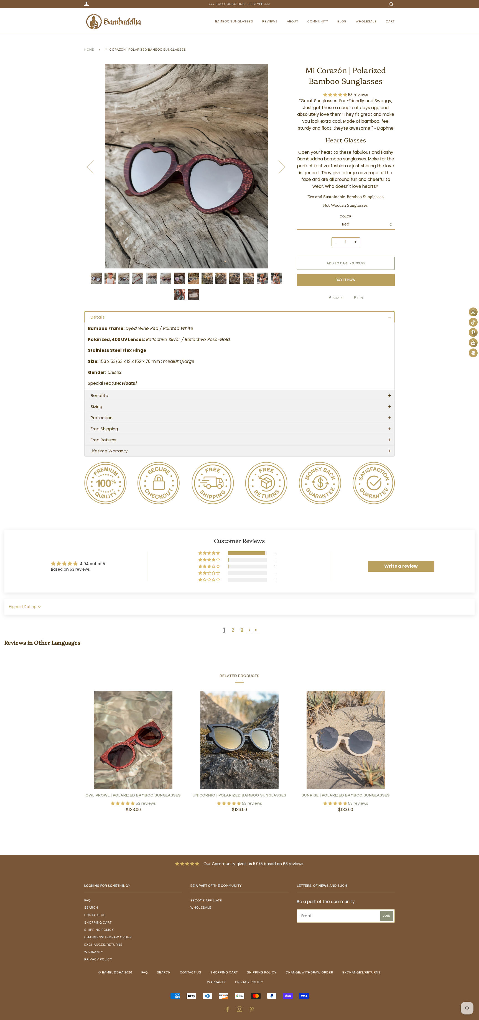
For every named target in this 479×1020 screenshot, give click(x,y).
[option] (186, 166)
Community (317, 21)
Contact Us (95, 915)
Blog (341, 21)
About (292, 21)
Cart (390, 21)
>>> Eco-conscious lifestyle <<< (239, 4)
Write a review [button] (401, 566)
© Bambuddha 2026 (115, 972)
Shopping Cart (98, 922)
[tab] (239, 316)
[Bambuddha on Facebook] (227, 1010)
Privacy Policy (98, 959)
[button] (335, 95)
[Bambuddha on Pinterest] (252, 1010)
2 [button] (233, 629)
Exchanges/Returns (103, 944)
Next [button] (278, 166)
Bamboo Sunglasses (234, 21)
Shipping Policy (99, 929)
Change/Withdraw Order (108, 937)
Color (345, 216)
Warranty (93, 952)
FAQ (87, 900)
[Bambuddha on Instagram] (240, 1010)
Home (89, 49)
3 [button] (242, 629)
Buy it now (346, 279)
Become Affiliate (206, 900)
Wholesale (366, 21)
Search (91, 907)
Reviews (270, 21)
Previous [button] (93, 166)
